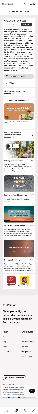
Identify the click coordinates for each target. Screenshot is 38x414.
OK (32, 391)
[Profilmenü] (32, 4)
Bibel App (11, 286)
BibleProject (11, 126)
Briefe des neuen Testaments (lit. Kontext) (19, 123)
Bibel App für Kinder (24, 286)
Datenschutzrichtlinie (12, 394)
